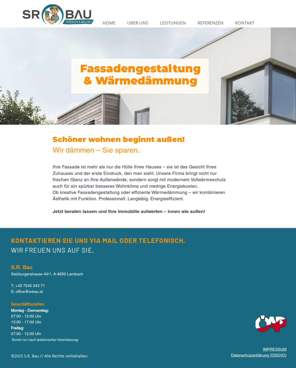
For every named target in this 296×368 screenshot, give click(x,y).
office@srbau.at (29, 291)
